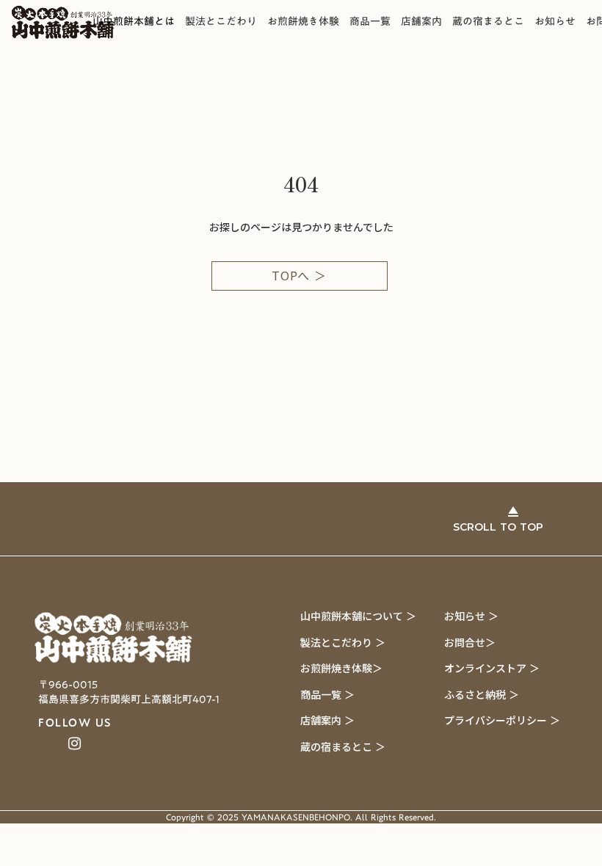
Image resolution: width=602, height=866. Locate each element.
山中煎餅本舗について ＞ (358, 615)
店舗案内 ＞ (327, 720)
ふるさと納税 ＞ (481, 694)
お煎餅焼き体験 (303, 22)
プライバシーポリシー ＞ (502, 720)
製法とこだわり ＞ (342, 642)
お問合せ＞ (470, 642)
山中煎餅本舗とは (134, 22)
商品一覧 (370, 22)
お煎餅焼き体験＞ (341, 668)
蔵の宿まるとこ (488, 22)
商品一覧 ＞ (327, 694)
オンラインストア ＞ (492, 668)
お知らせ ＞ (471, 615)
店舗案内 (421, 22)
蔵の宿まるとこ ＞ (342, 746)
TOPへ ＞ (299, 275)
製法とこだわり (221, 22)
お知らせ (555, 22)
